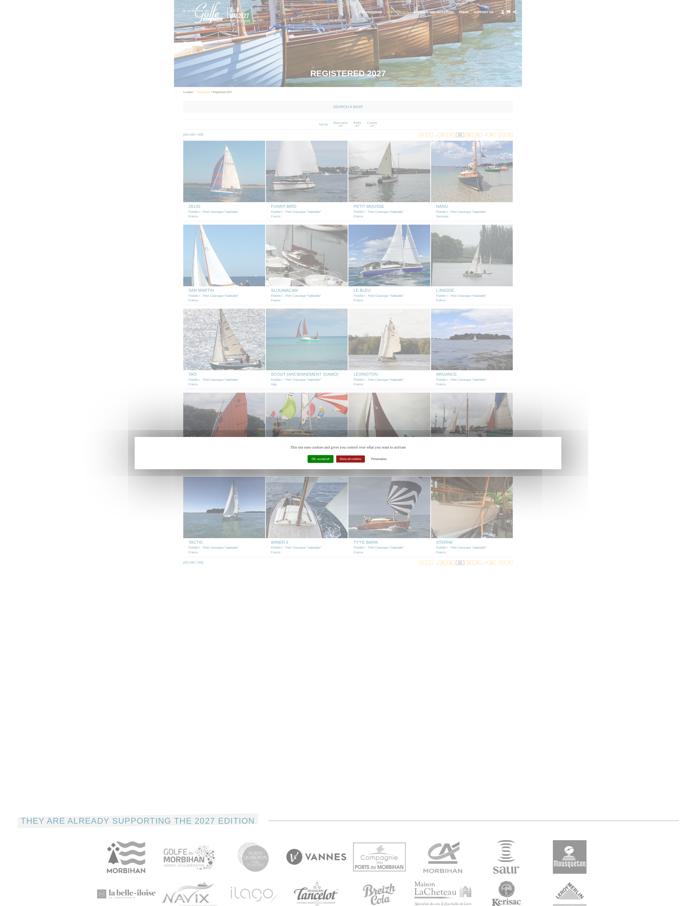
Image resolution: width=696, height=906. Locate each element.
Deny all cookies (350, 458)
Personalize (379, 458)
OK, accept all (321, 458)
